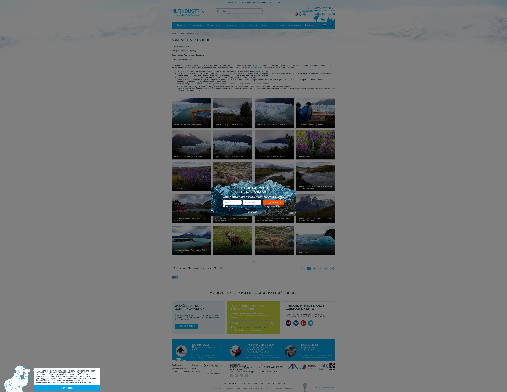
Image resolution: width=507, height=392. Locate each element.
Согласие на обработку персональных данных (246, 206)
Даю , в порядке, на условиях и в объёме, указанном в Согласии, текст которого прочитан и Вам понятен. (253, 207)
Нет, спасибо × (253, 212)
